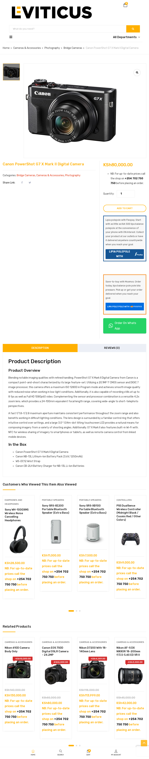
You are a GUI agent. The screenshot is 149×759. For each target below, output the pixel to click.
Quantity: (108, 193)
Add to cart (125, 208)
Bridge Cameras (73, 48)
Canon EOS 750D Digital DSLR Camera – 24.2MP (55, 651)
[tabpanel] (18, 550)
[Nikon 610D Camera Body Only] (19, 668)
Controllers (124, 500)
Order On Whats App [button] (125, 325)
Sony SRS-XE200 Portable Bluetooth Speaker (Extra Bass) (55, 509)
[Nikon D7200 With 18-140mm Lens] (93, 668)
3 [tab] (79, 611)
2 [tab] (76, 611)
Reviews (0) (112, 348)
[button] (125, 6)
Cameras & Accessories (27, 48)
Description (40, 348)
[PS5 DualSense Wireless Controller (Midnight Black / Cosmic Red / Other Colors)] (130, 539)
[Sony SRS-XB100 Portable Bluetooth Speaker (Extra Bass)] (93, 532)
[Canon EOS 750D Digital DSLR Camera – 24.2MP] (56, 674)
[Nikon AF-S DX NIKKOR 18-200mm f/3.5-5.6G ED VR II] (130, 674)
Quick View (18, 547)
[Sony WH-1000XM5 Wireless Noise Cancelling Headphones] (19, 539)
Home (6, 48)
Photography (52, 48)
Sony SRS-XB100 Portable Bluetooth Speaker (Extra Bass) (92, 509)
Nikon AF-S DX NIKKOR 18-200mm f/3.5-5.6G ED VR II (128, 651)
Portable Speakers (53, 500)
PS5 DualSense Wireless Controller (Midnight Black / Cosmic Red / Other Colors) (128, 512)
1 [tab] (71, 611)
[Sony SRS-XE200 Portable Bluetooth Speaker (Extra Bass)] (56, 532)
